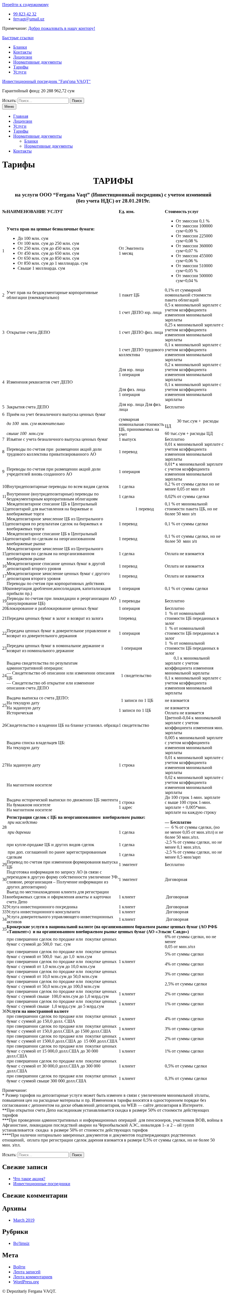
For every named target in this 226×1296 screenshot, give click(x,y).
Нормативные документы (37, 62)
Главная (20, 116)
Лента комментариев (32, 1276)
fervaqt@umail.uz (28, 19)
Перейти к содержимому (25, 4)
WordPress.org (26, 1281)
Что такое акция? (29, 1178)
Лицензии (22, 57)
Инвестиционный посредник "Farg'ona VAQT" (46, 81)
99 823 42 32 (24, 14)
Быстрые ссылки (18, 37)
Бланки (20, 47)
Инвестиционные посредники (41, 1183)
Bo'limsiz (21, 1243)
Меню (9, 106)
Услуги (19, 72)
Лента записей (27, 1271)
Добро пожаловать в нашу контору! (61, 28)
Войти (19, 1266)
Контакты (22, 52)
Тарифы (20, 67)
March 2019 (23, 1220)
